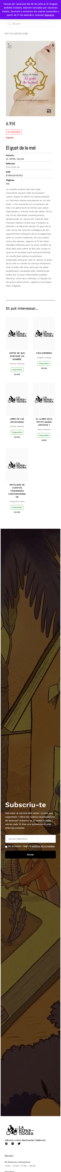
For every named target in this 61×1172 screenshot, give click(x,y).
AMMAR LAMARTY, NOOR (17, 364)
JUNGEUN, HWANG (44, 357)
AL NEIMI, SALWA (15, 159)
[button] (30, 291)
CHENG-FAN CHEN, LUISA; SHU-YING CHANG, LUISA (17, 501)
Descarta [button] (49, 15)
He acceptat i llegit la (31, 846)
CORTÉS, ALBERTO (17, 426)
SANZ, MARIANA (44, 429)
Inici (6, 33)
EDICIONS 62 (13, 167)
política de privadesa (43, 846)
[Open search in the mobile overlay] (30, 24)
